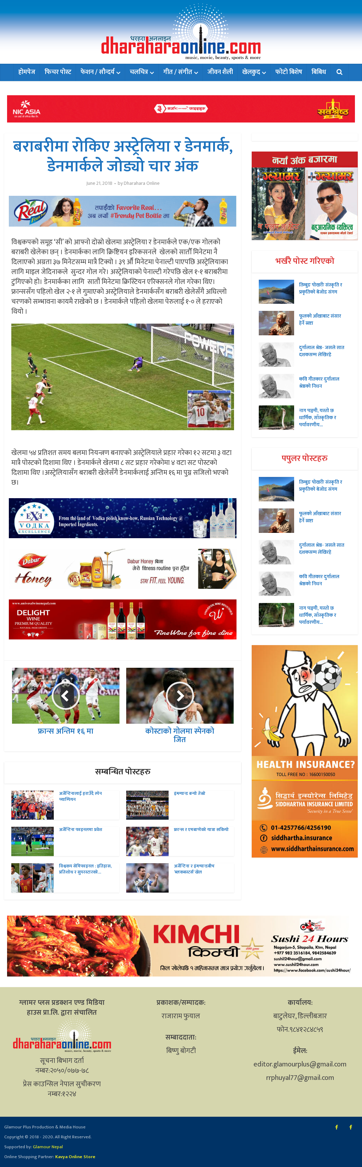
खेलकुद (251, 72)
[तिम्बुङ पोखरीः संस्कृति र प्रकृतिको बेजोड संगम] (279, 292)
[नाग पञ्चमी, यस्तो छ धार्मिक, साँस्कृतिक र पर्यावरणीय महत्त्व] (279, 417)
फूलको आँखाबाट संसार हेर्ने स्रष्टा (320, 319)
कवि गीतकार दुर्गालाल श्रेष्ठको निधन (319, 382)
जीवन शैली (220, 72)
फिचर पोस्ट (58, 72)
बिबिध (318, 72)
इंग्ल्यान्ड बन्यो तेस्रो (189, 793)
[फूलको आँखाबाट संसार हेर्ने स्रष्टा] (279, 323)
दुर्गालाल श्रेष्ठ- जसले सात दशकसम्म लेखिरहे (321, 350)
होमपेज (26, 72)
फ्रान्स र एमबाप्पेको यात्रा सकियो (201, 829)
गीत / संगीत (177, 72)
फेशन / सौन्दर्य (98, 72)
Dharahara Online (141, 183)
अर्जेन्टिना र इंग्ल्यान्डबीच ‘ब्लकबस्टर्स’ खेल (194, 869)
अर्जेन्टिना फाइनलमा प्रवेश (80, 829)
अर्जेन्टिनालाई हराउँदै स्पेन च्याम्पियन (80, 796)
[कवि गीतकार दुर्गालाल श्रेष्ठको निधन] (279, 386)
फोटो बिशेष (288, 72)
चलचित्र (139, 72)
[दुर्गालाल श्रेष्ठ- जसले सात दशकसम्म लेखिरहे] (279, 354)
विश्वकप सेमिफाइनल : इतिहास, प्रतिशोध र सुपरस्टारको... (85, 869)
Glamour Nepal (47, 1147)
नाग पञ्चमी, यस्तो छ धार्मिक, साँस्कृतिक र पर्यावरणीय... (317, 417)
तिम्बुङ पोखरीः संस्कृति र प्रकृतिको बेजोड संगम (320, 288)
